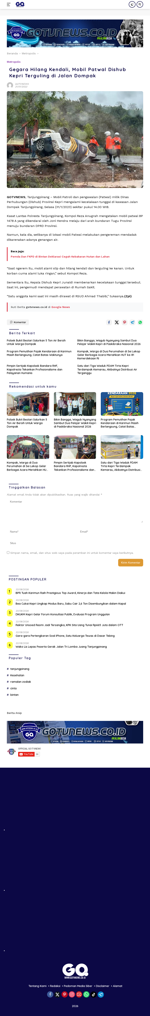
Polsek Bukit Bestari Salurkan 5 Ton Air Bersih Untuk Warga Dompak (36, 342)
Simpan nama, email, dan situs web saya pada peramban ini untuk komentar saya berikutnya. (72, 552)
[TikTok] (93, 994)
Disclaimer (102, 986)
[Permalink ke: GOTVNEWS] (10, 84)
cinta (13, 688)
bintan (14, 695)
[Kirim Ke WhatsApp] (140, 322)
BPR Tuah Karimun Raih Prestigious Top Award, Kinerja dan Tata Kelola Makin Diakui (70, 593)
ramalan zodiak (20, 682)
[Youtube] (79, 994)
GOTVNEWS (22, 84)
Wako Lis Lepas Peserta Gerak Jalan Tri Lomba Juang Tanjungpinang (61, 646)
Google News (60, 307)
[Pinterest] (65, 994)
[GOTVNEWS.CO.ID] (19, 4)
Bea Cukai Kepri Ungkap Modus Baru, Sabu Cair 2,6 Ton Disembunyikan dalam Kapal (71, 603)
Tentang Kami (37, 986)
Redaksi (55, 986)
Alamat (117, 986)
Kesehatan (17, 675)
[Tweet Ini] (117, 322)
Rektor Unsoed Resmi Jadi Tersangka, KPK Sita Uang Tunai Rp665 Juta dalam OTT (69, 625)
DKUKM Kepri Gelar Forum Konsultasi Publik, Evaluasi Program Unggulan (63, 614)
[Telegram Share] (132, 322)
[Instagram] (72, 994)
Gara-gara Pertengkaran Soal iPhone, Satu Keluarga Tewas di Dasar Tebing (65, 636)
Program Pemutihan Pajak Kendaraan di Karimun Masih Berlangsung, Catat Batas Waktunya (39, 353)
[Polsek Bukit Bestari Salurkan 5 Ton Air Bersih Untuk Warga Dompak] (28, 404)
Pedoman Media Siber (78, 986)
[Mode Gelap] (132, 4)
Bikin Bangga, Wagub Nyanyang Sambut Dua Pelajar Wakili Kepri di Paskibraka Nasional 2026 (109, 342)
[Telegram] (101, 994)
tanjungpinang (19, 669)
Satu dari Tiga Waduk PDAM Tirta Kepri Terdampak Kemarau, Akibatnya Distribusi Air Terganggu (107, 369)
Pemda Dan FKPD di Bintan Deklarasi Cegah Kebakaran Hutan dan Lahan (60, 256)
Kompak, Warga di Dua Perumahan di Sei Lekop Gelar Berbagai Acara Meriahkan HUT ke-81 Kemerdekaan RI (108, 355)
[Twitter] (57, 994)
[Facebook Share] (109, 322)
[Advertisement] (75, 803)
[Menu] (9, 4)
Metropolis (14, 61)
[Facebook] (50, 994)
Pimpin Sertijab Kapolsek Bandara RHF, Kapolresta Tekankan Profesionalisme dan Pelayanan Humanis (34, 369)
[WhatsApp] (86, 994)
